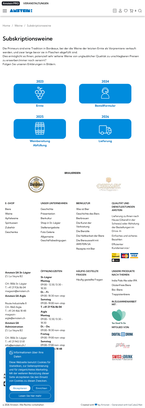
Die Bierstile (82, 231)
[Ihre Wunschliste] (126, 11)
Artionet (105, 404)
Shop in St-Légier (50, 222)
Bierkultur (46, 218)
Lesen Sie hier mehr (30, 395)
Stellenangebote (50, 227)
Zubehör (10, 227)
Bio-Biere (117, 289)
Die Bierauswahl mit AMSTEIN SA (87, 242)
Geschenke (11, 232)
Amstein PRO (11, 3)
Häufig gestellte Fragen (89, 279)
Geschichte (47, 209)
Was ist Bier (82, 209)
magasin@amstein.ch (17, 291)
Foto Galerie (47, 232)
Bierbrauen (82, 218)
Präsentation (48, 213)
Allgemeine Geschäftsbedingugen (53, 238)
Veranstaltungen (35, 3)
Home (6, 25)
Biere (8, 209)
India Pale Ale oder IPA (124, 280)
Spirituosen (11, 222)
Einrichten (41, 388)
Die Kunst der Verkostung (83, 224)
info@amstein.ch (14, 345)
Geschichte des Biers (87, 213)
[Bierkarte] (115, 11)
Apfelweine (11, 218)
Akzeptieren (20, 388)
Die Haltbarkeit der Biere (90, 235)
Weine (18, 25)
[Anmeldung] (120, 11)
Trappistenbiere (121, 294)
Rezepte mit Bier (85, 248)
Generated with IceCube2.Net (127, 404)
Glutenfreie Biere (121, 285)
